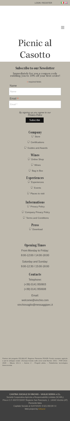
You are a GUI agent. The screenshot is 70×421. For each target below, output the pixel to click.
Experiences (37, 182)
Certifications (37, 142)
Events (37, 187)
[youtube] (38, 417)
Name (13, 86)
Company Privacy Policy (37, 212)
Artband (41, 409)
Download (37, 229)
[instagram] (32, 417)
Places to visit (37, 193)
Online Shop (37, 159)
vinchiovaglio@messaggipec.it (35, 304)
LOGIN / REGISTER (43, 3)
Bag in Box (37, 170)
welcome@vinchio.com (35, 300)
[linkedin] (44, 417)
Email (14, 98)
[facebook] (26, 417)
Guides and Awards (38, 148)
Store (37, 136)
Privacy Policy (35, 115)
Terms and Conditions (37, 218)
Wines (37, 165)
